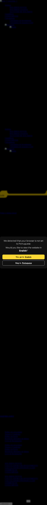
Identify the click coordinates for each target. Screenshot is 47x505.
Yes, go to (23, 257)
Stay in (23, 263)
